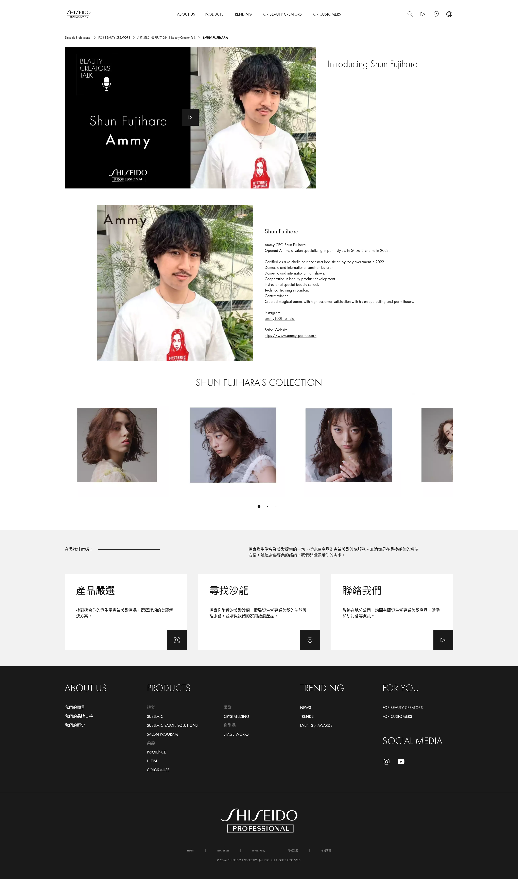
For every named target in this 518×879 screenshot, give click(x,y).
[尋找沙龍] (259, 612)
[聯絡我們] (392, 612)
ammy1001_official (280, 318)
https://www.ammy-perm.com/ (290, 335)
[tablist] (259, 506)
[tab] (259, 506)
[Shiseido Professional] (77, 14)
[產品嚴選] (126, 612)
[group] (259, 453)
